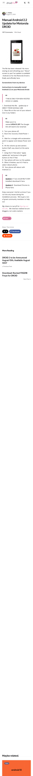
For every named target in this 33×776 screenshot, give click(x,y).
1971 (7, 32)
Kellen (10, 13)
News (6, 763)
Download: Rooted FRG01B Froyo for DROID (14, 274)
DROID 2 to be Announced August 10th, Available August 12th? (16, 260)
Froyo (7, 218)
